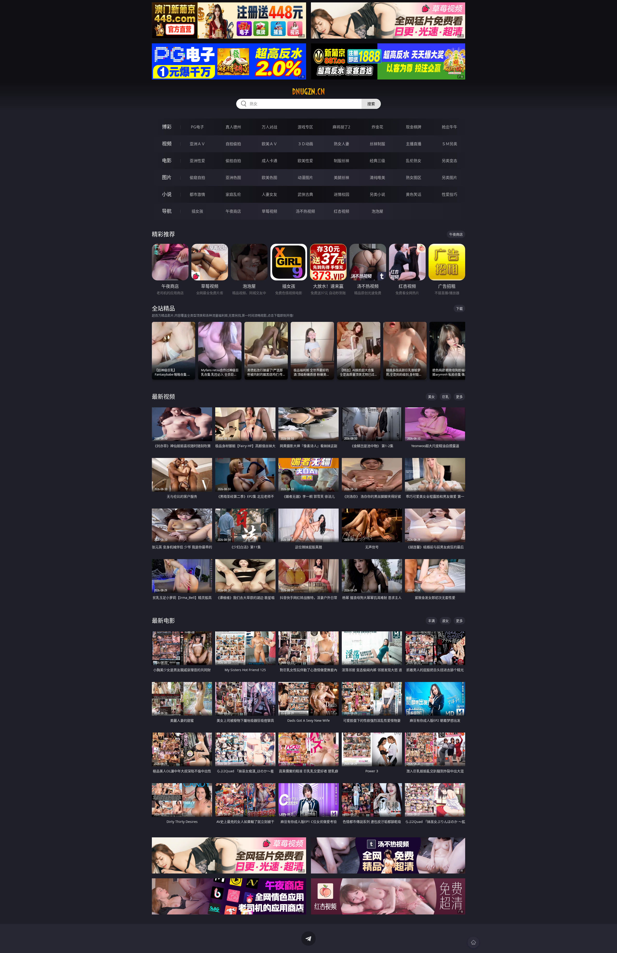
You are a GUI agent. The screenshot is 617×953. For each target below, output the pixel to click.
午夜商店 (233, 211)
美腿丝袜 (341, 177)
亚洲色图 (233, 177)
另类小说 (377, 194)
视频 (167, 143)
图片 (167, 177)
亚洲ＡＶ (197, 143)
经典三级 (377, 160)
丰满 (431, 620)
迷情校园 (341, 194)
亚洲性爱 (197, 160)
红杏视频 (341, 211)
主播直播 (413, 143)
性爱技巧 (449, 194)
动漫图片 (305, 177)
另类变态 (449, 160)
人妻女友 (269, 194)
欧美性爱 (305, 160)
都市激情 (197, 194)
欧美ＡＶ (269, 143)
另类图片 (449, 177)
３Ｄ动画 (305, 143)
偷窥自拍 (197, 177)
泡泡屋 (377, 211)
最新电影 (163, 620)
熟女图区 (413, 177)
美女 (431, 396)
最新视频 (163, 396)
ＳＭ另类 (449, 143)
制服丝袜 (341, 160)
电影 (167, 160)
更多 (459, 396)
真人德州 (233, 127)
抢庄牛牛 (449, 127)
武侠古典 (305, 194)
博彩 (167, 127)
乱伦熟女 (413, 160)
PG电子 (197, 127)
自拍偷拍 (233, 143)
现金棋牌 (413, 127)
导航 (167, 211)
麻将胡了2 (341, 127)
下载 (459, 308)
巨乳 (445, 396)
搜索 (371, 103)
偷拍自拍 (233, 160)
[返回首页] (473, 942)
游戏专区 (305, 127)
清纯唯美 (377, 177)
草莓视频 (269, 211)
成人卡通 (269, 160)
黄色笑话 (413, 194)
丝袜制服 (377, 143)
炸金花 (377, 127)
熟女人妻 (341, 143)
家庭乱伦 (233, 194)
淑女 (445, 620)
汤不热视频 (305, 211)
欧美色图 (269, 177)
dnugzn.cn (308, 91)
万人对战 (269, 127)
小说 (167, 194)
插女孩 (197, 211)
